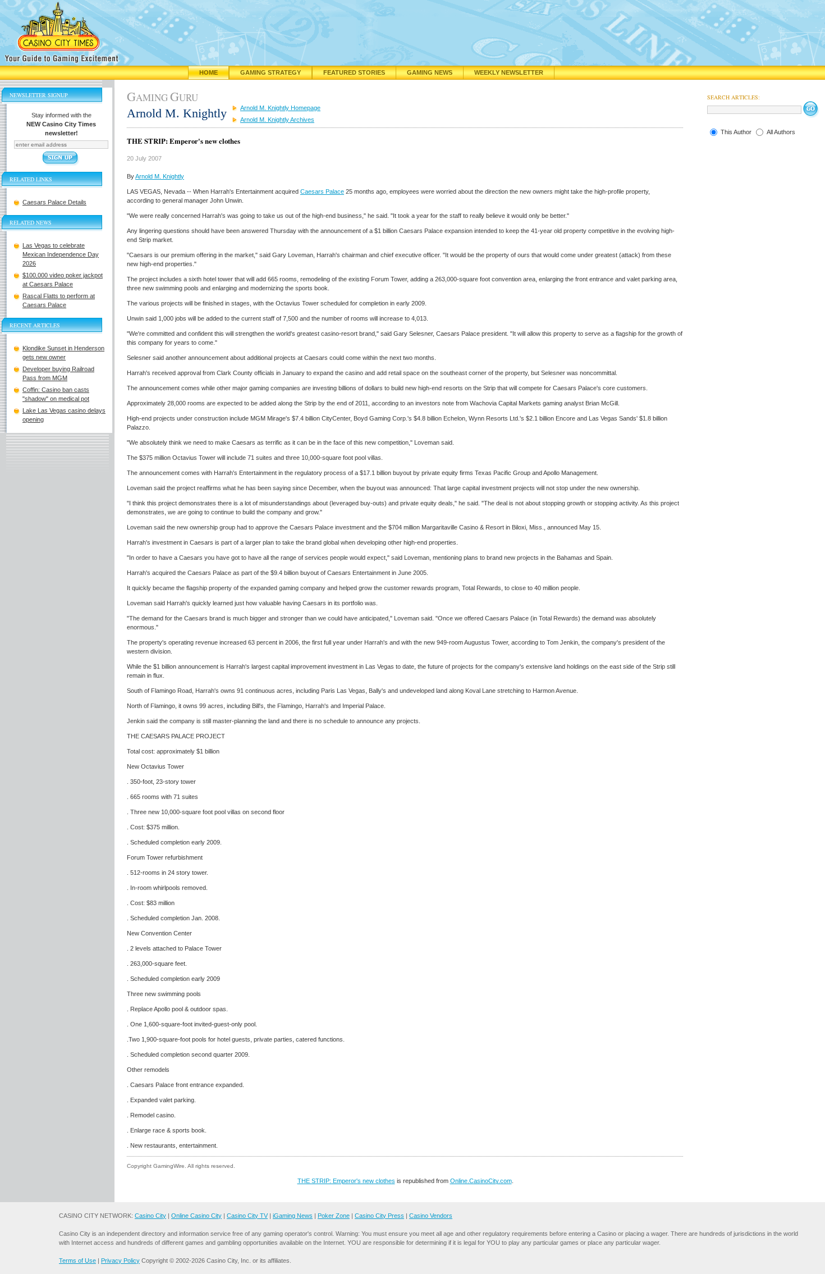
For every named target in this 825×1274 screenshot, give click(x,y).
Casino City (150, 1215)
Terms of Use (77, 1260)
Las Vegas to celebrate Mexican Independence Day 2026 (60, 254)
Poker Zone (334, 1215)
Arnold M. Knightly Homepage (280, 107)
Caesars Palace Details (54, 202)
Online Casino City (196, 1215)
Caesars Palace (322, 191)
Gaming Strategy (270, 72)
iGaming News (293, 1215)
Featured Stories (354, 72)
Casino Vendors (430, 1215)
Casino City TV (247, 1215)
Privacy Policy (120, 1260)
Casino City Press (379, 1215)
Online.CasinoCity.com (481, 1180)
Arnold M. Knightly (159, 176)
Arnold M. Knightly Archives (277, 119)
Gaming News (429, 72)
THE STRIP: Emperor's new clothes (346, 1180)
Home (208, 72)
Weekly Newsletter (508, 72)
